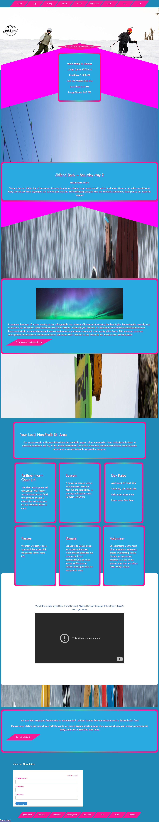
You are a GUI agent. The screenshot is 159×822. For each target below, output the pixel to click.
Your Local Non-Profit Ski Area (43, 434)
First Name (19, 787)
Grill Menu (87, 815)
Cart (139, 4)
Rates (79, 4)
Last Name (19, 794)
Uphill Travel (27, 815)
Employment (72, 815)
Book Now (5, 820)
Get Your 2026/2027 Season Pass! (79, 47)
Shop (19, 4)
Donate (71, 538)
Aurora (109, 4)
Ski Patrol (42, 815)
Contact (132, 815)
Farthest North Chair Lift (32, 477)
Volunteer (117, 538)
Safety (49, 4)
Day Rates (118, 475)
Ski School (94, 4)
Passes (64, 4)
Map (34, 4)
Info (124, 4)
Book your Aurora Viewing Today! (29, 342)
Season (71, 475)
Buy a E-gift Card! (23, 737)
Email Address (21, 778)
